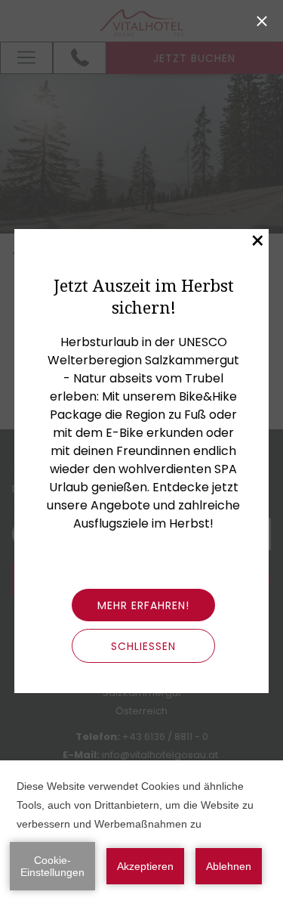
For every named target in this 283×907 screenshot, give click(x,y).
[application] (141, 833)
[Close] (262, 21)
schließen (143, 646)
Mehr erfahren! (143, 605)
